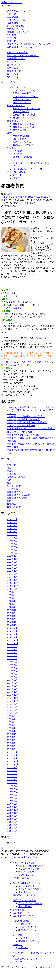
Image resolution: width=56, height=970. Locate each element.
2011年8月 (12, 767)
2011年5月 (12, 773)
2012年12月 (12, 731)
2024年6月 (12, 543)
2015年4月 (12, 661)
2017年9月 (12, 613)
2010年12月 (12, 788)
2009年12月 (12, 810)
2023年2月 (12, 552)
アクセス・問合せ (16, 172)
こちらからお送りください (23, 857)
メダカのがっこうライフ (25, 96)
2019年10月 (12, 586)
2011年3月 (12, 779)
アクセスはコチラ (15, 308)
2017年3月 (12, 619)
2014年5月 (12, 679)
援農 (9, 480)
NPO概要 (11, 35)
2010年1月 (12, 807)
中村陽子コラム (15, 29)
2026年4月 (12, 522)
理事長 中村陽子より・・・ (28, 93)
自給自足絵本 (19, 139)
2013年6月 (12, 713)
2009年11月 (12, 813)
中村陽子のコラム (16, 58)
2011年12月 (12, 761)
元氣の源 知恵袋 (21, 136)
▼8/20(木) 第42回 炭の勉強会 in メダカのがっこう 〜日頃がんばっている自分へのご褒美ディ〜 (30, 410)
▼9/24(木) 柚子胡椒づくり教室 (23, 419)
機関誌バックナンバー (18, 32)
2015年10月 (12, 643)
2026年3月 (12, 525)
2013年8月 (12, 707)
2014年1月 (12, 692)
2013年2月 (12, 725)
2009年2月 (12, 831)
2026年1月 (12, 531)
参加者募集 (12, 23)
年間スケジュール (16, 20)
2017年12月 (12, 610)
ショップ (11, 160)
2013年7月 (12, 710)
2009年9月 (12, 816)
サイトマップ (14, 61)
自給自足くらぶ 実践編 (24, 126)
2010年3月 (12, 800)
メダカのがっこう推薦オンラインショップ (29, 44)
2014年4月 (12, 683)
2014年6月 (12, 676)
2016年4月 (12, 634)
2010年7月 (12, 794)
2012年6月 (12, 746)
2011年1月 (12, 785)
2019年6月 (12, 592)
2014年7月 (12, 673)
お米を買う (12, 67)
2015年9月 (12, 646)
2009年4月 (12, 825)
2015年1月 (12, 664)
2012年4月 (12, 752)
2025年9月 (12, 534)
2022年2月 (12, 568)
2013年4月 (12, 719)
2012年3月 (12, 755)
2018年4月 (12, 607)
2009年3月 (12, 828)
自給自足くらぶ (15, 14)
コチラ (41, 317)
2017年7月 (12, 616)
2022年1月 (12, 571)
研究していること (22, 102)
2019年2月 (12, 598)
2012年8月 (12, 740)
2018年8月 (12, 604)
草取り (10, 501)
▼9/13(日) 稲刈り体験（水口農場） (26, 416)
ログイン (11, 843)
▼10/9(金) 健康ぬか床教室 (21, 425)
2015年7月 (12, 652)
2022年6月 (12, 562)
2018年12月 (12, 601)
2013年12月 (12, 695)
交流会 (10, 471)
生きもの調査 (14, 486)
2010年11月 (12, 791)
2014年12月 (12, 667)
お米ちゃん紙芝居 (22, 142)
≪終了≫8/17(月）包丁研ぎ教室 (23, 434)
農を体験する (14, 64)
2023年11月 (12, 546)
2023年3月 (12, 549)
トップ (4, 196)
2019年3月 (12, 595)
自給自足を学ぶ (15, 70)
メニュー (5, 5)
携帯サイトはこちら (11, 2)
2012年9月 (12, 737)
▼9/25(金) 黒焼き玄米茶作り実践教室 (27, 422)
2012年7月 (12, 743)
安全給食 (11, 474)
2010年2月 (12, 804)
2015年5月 (12, 658)
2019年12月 (12, 583)
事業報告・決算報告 (23, 157)
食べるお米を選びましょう (26, 108)
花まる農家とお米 (16, 105)
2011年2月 (12, 782)
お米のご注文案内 (16, 26)
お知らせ (11, 465)
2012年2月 (12, 758)
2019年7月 (12, 589)
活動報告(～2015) (21, 912)
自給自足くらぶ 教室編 (24, 123)
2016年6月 (12, 631)
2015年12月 (12, 640)
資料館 (10, 132)
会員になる (12, 73)
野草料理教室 (14, 507)
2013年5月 (12, 716)
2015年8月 (12, 649)
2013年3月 (12, 722)
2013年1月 (12, 728)
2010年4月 (12, 797)
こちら (36, 338)
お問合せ (11, 41)
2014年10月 (12, 670)
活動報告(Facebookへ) (23, 915)
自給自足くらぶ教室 (17, 498)
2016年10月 (12, 625)
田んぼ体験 (12, 17)
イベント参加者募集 (17, 52)
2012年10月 (12, 734)
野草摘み (11, 504)
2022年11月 (12, 559)
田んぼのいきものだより (25, 895)
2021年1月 (12, 577)
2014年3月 (12, 686)
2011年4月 (12, 776)
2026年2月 (12, 528)
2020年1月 (12, 580)
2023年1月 (12, 555)
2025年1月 (12, 540)
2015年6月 (12, 655)
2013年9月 (12, 704)
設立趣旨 (17, 154)
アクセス (11, 38)
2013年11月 (12, 698)
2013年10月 (12, 701)
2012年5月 (12, 749)
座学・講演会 (19, 129)
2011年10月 (12, 764)
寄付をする (12, 76)
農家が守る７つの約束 (24, 114)
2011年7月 (12, 770)
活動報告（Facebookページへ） (23, 55)
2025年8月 (12, 537)
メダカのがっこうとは (18, 11)
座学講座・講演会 (16, 477)
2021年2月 (12, 574)
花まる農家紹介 (21, 111)
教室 (9, 483)
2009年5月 (12, 822)
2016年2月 (12, 637)
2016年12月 (12, 622)
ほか (9, 468)
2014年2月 (12, 689)
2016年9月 (12, 628)
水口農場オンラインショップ (22, 47)
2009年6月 (12, 819)
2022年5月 (12, 565)
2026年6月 (12, 519)
